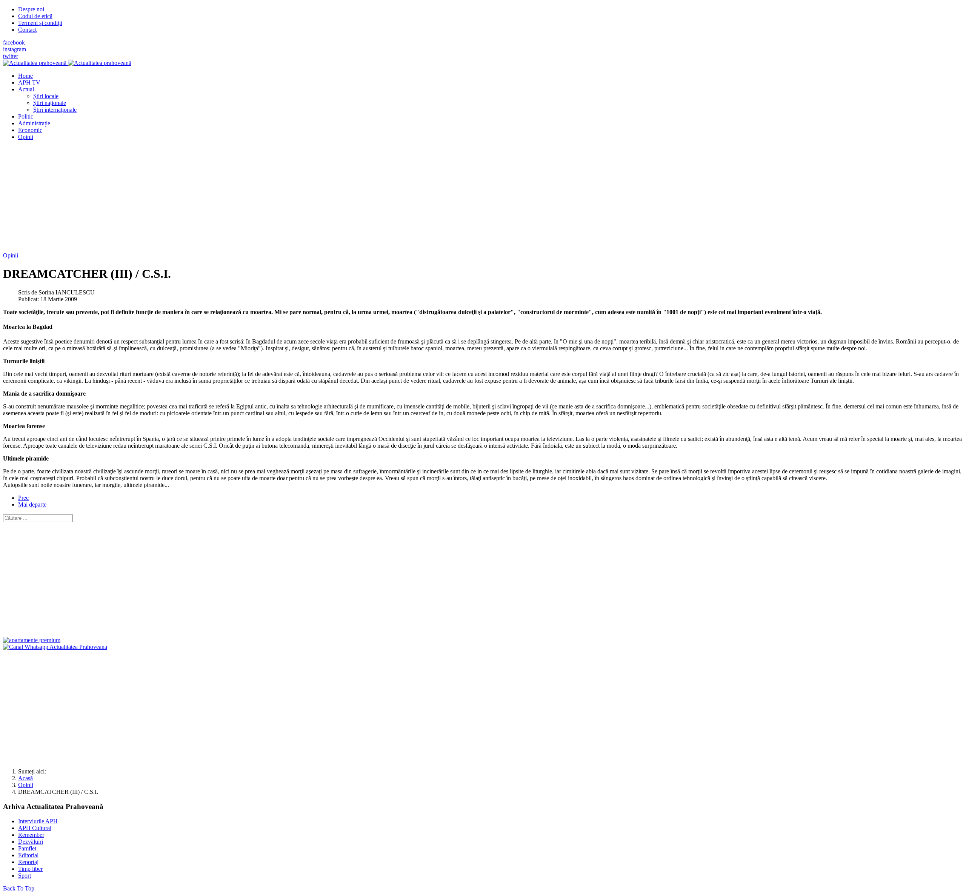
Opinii (10, 255)
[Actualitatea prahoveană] (67, 63)
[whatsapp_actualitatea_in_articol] (55, 647)
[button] (26, 89)
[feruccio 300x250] (31, 640)
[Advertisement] (229, 199)
